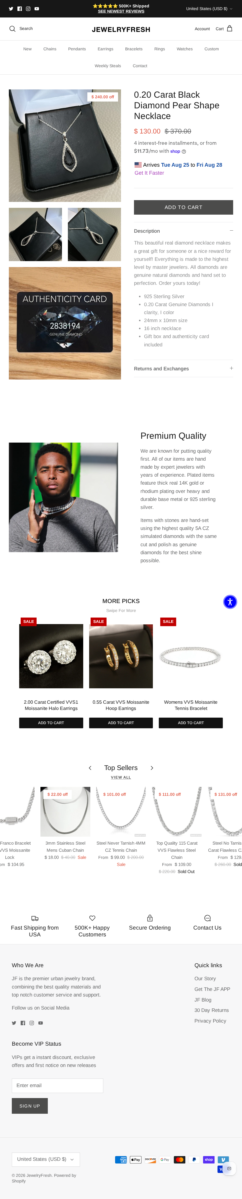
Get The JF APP (212, 989)
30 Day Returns (211, 1010)
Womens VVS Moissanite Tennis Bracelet (191, 705)
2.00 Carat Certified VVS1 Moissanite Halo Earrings (51, 705)
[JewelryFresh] (121, 28)
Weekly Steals (108, 65)
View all (121, 777)
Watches (185, 48)
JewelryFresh (39, 1175)
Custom (212, 48)
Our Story (205, 978)
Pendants (77, 48)
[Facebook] (19, 9)
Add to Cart (183, 207)
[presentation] (13, 663)
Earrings (105, 48)
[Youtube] (37, 9)
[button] (230, 602)
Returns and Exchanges (161, 369)
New (27, 48)
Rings (159, 48)
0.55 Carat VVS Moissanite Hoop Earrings (121, 705)
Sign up (29, 1105)
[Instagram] (28, 9)
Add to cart (51, 723)
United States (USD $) (207, 8)
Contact (140, 65)
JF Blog (202, 1000)
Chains (49, 48)
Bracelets (134, 48)
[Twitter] (11, 9)
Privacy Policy (210, 1021)
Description (147, 231)
